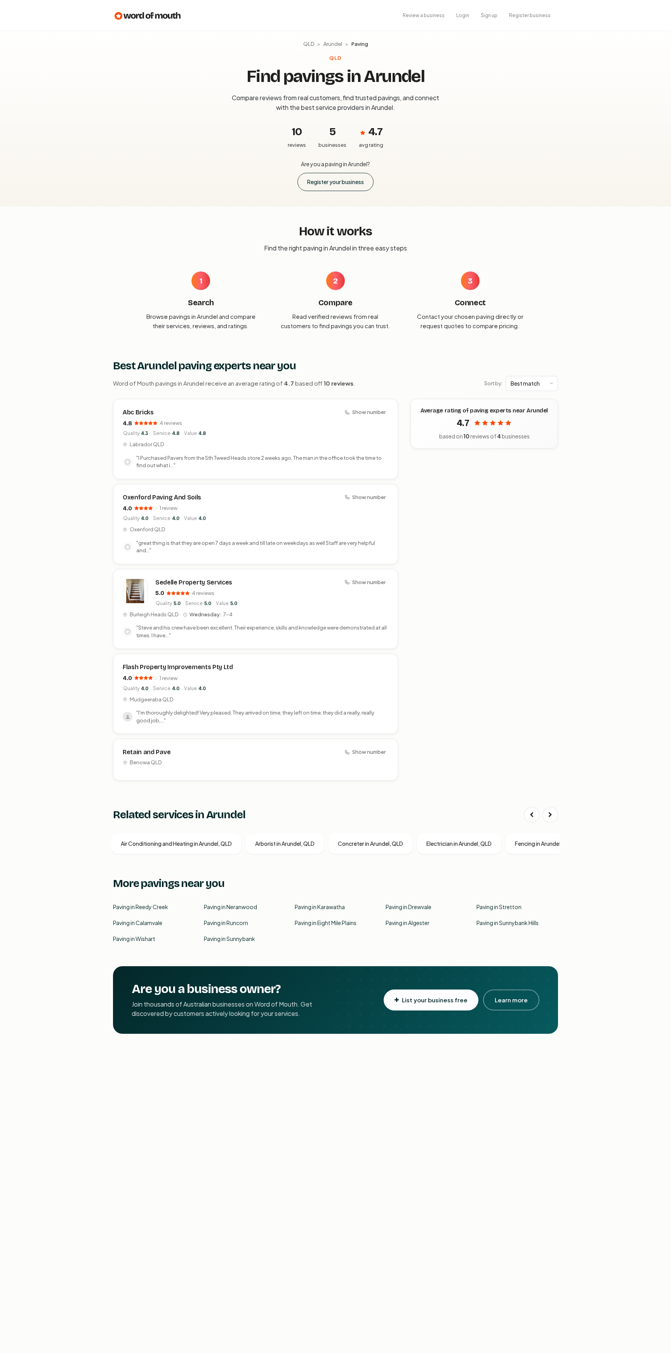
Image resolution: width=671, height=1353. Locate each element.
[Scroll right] (550, 815)
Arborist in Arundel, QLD (285, 843)
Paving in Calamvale (137, 922)
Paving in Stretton (499, 906)
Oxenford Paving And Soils (162, 497)
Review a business (424, 15)
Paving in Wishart (134, 938)
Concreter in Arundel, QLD (370, 843)
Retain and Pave (146, 752)
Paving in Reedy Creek (140, 906)
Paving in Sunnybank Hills (507, 922)
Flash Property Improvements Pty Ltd (178, 667)
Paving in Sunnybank (229, 938)
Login (462, 15)
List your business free (435, 999)
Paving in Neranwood (230, 906)
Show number (369, 412)
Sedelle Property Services (193, 582)
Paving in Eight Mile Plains (325, 922)
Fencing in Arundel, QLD (544, 843)
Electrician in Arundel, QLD (459, 843)
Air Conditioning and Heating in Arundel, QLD (176, 843)
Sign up (489, 15)
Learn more (511, 999)
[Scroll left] (531, 815)
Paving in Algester (407, 922)
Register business (530, 15)
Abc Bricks (138, 412)
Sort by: (493, 383)
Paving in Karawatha (320, 906)
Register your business (335, 181)
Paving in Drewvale (408, 906)
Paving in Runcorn (226, 922)
